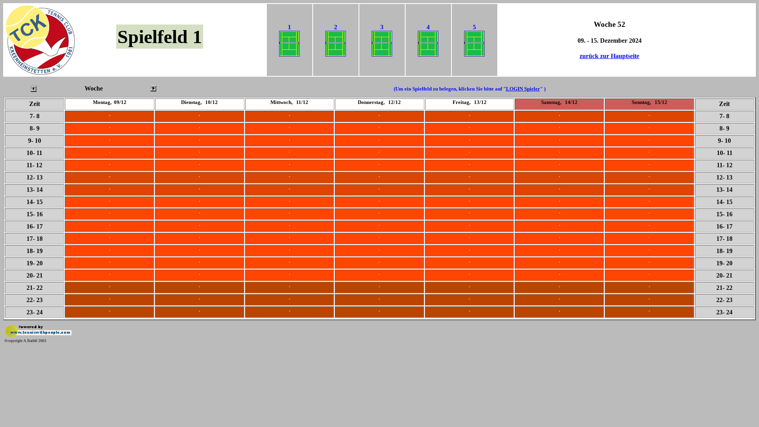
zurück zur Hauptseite (609, 56)
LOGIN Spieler (523, 89)
